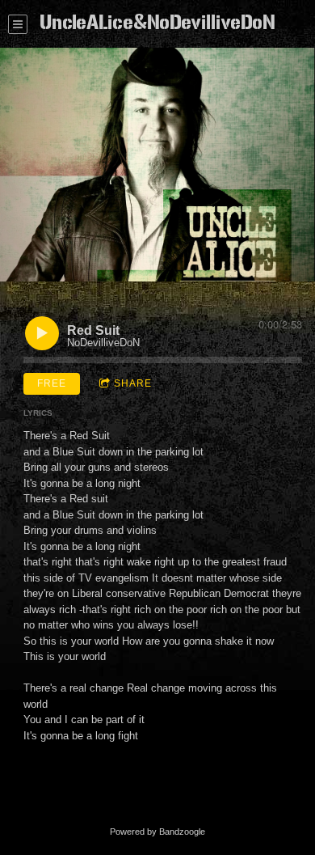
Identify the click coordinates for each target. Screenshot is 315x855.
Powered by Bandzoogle (157, 831)
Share (133, 383)
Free (51, 383)
